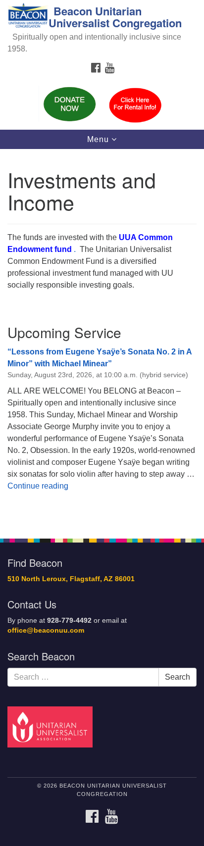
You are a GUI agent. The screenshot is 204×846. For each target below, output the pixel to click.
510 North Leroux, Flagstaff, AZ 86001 (71, 579)
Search (177, 677)
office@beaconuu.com (45, 630)
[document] (102, 338)
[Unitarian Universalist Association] (52, 726)
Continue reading (37, 486)
